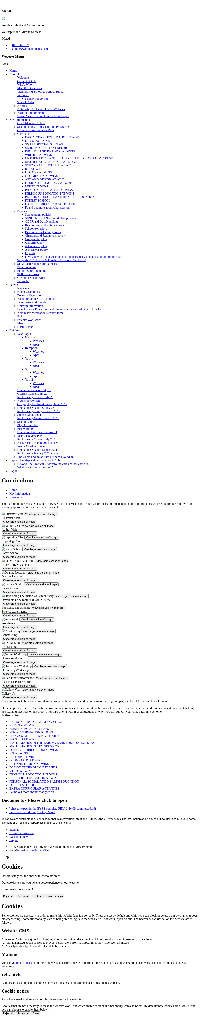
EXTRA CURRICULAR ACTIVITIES (50, 204)
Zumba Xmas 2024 (29, 414)
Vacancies (23, 95)
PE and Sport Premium (31, 270)
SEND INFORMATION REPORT (47, 147)
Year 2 (29, 379)
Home (13, 70)
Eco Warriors (25, 428)
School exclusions (36, 228)
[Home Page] (3, 18)
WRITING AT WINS (38, 154)
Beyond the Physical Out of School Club (34, 460)
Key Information (19, 119)
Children (14, 330)
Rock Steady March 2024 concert (38, 442)
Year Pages (24, 334)
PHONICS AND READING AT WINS (50, 151)
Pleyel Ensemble (27, 425)
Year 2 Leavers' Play (30, 435)
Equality (30, 253)
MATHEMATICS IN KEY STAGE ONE (51, 161)
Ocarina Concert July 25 (32, 393)
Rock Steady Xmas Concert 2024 (38, 418)
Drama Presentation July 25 (34, 390)
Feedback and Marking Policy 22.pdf (32, 812)
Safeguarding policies (38, 214)
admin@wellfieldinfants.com (30, 48)
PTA (20, 316)
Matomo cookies (21, 962)
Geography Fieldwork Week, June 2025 (42, 404)
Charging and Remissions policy (45, 235)
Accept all (23, 896)
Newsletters (24, 288)
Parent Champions (28, 291)
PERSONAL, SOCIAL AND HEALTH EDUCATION (60, 197)
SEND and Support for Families (37, 263)
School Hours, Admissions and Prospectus (43, 126)
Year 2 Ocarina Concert (31, 446)
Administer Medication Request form (40, 312)
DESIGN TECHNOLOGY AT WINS (49, 183)
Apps (36, 344)
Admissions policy (36, 249)
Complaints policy (36, 239)
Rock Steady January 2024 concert (38, 453)
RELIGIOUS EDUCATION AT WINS (49, 193)
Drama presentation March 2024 (37, 449)
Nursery (30, 337)
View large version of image (40, 514)
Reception (31, 348)
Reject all (8, 896)
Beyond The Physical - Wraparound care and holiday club (53, 463)
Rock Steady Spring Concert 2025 (38, 411)
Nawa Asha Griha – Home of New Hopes (43, 116)
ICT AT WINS (34, 169)
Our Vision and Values (31, 123)
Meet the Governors (29, 88)
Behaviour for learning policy (43, 232)
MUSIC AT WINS (36, 186)
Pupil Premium (26, 267)
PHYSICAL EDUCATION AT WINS (49, 190)
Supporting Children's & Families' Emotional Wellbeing (51, 260)
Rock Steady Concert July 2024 (36, 439)
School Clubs (25, 102)
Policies (22, 211)
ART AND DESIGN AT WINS (45, 179)
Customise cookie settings (48, 896)
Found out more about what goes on (47, 207)
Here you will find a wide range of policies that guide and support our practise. (73, 256)
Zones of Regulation (29, 295)
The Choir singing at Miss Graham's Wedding (45, 456)
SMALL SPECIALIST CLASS (45, 144)
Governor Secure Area (31, 277)
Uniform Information (30, 305)
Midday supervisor (36, 98)
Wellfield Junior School (31, 112)
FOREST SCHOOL (38, 200)
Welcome (23, 77)
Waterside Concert (28, 400)
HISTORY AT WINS (38, 172)
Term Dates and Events (31, 302)
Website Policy (18, 836)
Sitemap (14, 829)
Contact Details (26, 81)
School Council (26, 421)
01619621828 (20, 45)
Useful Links (25, 327)
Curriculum (24, 133)
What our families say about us (36, 298)
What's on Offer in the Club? (35, 467)
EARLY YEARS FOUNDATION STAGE (52, 137)
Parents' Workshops (29, 320)
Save (36, 1013)
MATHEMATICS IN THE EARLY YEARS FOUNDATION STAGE (69, 158)
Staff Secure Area (28, 274)
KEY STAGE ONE (37, 140)
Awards (22, 105)
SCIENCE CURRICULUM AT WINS (49, 165)
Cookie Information (21, 833)
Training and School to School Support (41, 91)
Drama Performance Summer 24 (37, 432)
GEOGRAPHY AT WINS (41, 176)
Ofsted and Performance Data (35, 130)
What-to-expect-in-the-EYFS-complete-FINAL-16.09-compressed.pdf (52, 808)
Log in (13, 471)
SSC (28, 369)
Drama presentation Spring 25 (35, 407)
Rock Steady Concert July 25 (35, 397)
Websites (38, 341)
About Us (15, 74)
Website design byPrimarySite (29, 850)
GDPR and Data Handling (41, 221)
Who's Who (24, 84)
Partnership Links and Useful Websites (41, 109)
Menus (21, 323)
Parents (13, 284)
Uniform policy (34, 242)
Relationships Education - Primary (46, 225)
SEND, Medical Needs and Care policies (50, 218)
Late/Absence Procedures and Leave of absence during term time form (60, 309)
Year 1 (29, 358)
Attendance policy (36, 246)
